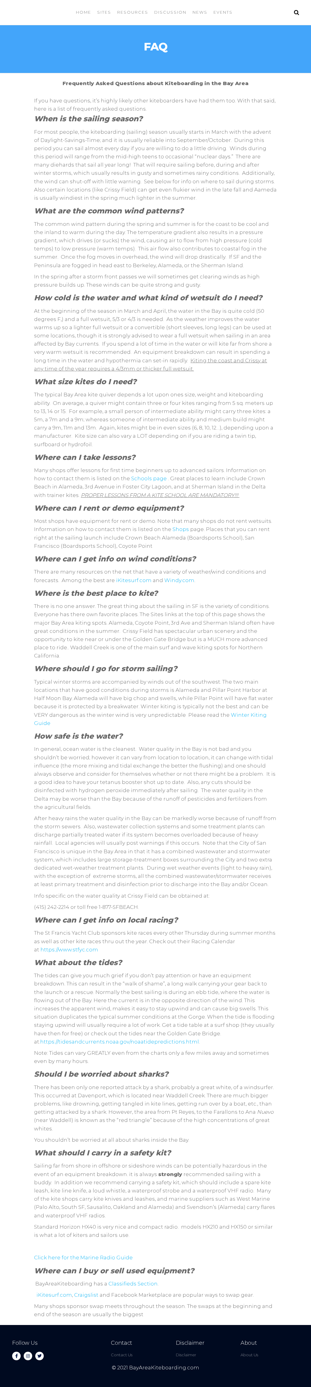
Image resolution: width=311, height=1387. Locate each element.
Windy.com (179, 580)
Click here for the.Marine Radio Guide (83, 1257)
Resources (132, 12)
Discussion (170, 12)
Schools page (149, 478)
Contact (121, 1343)
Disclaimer (190, 1343)
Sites (104, 12)
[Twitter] (39, 1356)
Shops (181, 529)
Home (83, 12)
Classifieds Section (133, 1284)
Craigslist (86, 1295)
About (249, 1343)
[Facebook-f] (16, 1356)
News (200, 12)
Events (223, 12)
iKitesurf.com (134, 580)
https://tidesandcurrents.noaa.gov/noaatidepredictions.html (119, 1042)
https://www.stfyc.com (69, 950)
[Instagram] (28, 1356)
